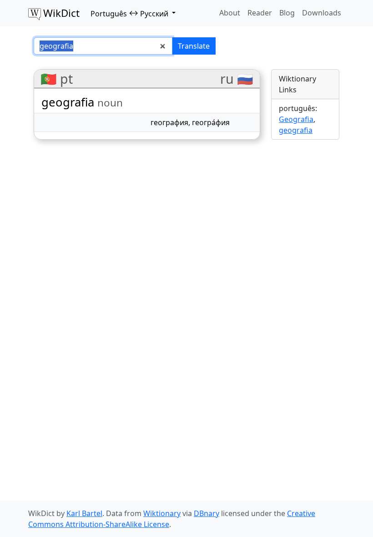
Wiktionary (162, 513)
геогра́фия (211, 122)
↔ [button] (129, 13)
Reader (259, 13)
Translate (194, 46)
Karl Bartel (84, 513)
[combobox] (103, 46)
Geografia (296, 119)
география (169, 122)
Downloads (321, 13)
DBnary (206, 513)
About (229, 13)
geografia (296, 130)
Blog (287, 13)
